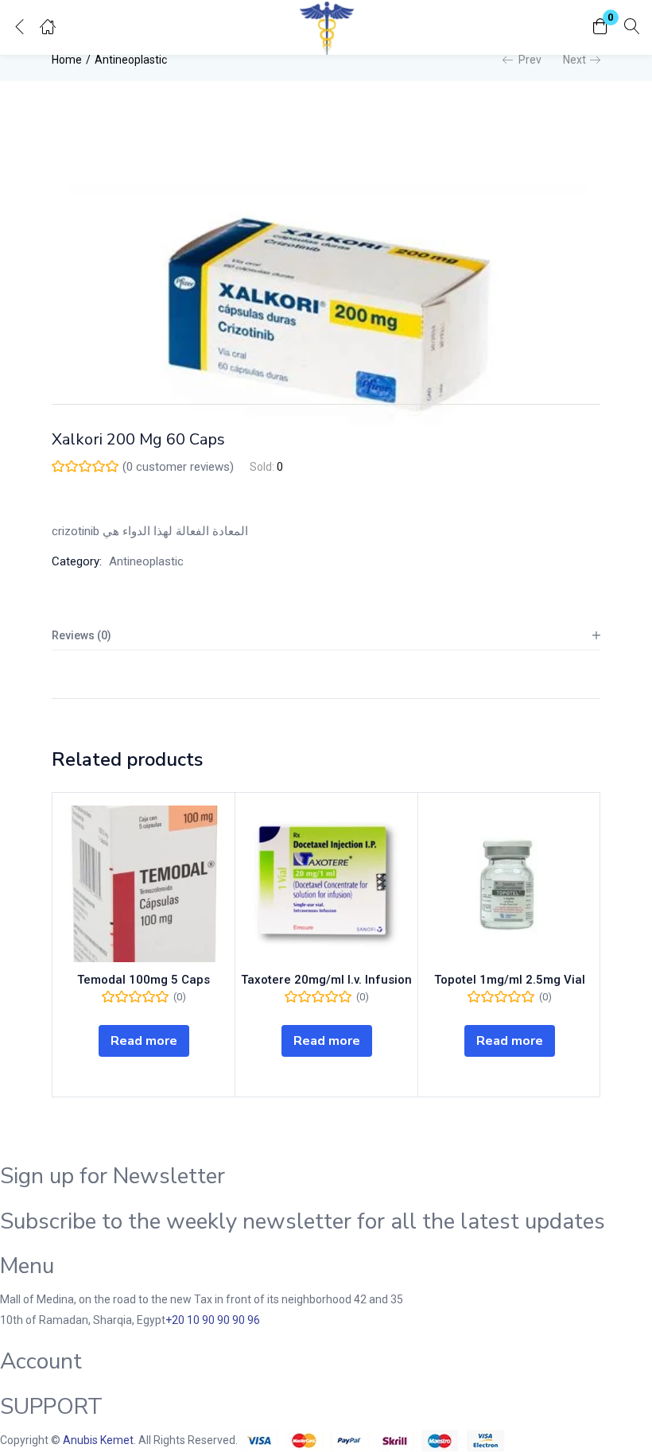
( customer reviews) (178, 467)
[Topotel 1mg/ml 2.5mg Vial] (509, 884)
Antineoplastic (131, 59)
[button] (600, 27)
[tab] (326, 635)
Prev (529, 59)
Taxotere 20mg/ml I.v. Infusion (326, 980)
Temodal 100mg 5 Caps (143, 980)
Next (574, 59)
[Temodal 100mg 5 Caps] (143, 884)
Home (67, 59)
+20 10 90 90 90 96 (212, 1320)
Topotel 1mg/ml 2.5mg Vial (509, 980)
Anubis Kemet (98, 1440)
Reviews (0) (81, 635)
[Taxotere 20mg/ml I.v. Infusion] (326, 884)
